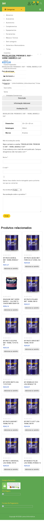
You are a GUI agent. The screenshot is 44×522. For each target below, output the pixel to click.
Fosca (6, 61)
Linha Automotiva (10, 68)
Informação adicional (22, 103)
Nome (5, 157)
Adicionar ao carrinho (11, 268)
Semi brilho (8, 88)
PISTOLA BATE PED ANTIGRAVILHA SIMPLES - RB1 (40, 54)
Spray (6, 92)
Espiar (19, 232)
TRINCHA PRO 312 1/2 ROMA (38, 54)
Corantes (7, 53)
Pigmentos (8, 80)
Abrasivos (9, 15)
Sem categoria (11, 41)
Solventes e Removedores (15, 45)
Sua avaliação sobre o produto (14, 194)
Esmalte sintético (10, 57)
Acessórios (10, 19)
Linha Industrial (9, 76)
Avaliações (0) (22, 108)
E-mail (5, 167)
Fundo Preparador (10, 64)
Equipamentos (11, 30)
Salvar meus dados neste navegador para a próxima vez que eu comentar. (21, 182)
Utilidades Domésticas (14, 95)
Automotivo (10, 23)
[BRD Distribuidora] (3, 3)
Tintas (8, 49)
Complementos (11, 26)
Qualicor (7, 84)
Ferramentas (10, 34)
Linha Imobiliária (9, 72)
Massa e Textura (12, 38)
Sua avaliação (8, 190)
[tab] (22, 103)
